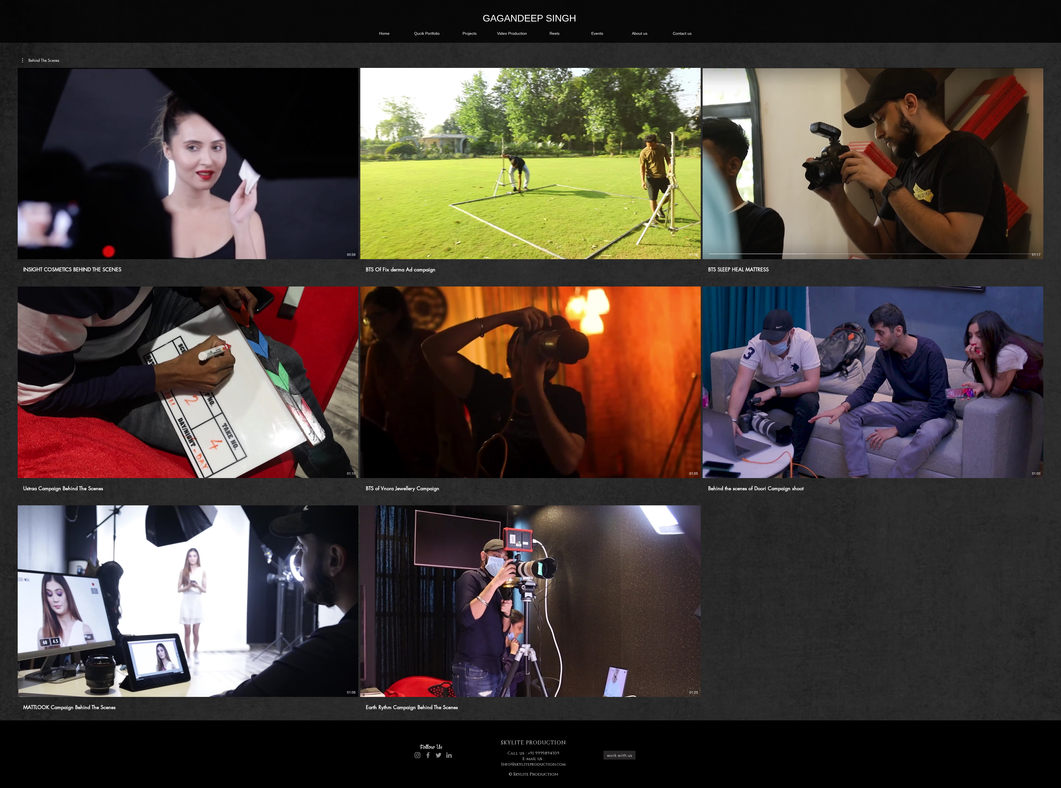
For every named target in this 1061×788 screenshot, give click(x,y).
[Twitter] (438, 755)
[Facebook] (428, 755)
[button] (427, 33)
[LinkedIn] (449, 755)
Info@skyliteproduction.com (533, 764)
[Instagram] (417, 755)
